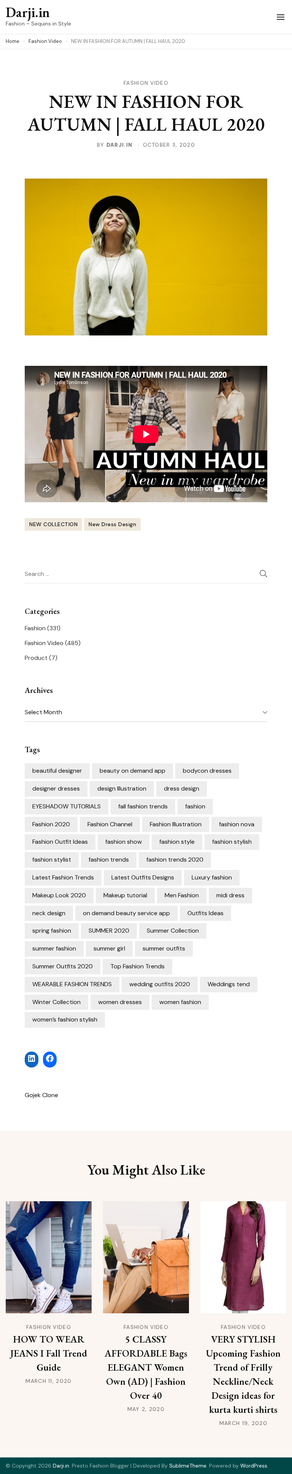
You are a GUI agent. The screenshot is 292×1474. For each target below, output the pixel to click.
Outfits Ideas (205, 913)
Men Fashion (182, 895)
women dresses (120, 1002)
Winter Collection (56, 1002)
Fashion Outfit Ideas (60, 842)
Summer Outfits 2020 (62, 966)
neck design (48, 913)
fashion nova (236, 824)
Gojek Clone (41, 1095)
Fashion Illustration (176, 824)
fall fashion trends (143, 806)
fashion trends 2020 (174, 860)
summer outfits (164, 948)
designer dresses (56, 788)
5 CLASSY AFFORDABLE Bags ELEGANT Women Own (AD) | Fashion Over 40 (146, 1367)
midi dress (230, 895)
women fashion (180, 1002)
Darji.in (28, 12)
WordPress (253, 1465)
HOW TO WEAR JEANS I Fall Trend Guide (48, 1353)
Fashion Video (146, 82)
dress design (181, 788)
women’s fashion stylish (64, 1019)
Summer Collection (173, 931)
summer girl (109, 948)
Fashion (35, 628)
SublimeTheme (187, 1465)
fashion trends (109, 860)
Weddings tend (229, 984)
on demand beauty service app (126, 913)
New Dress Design (112, 524)
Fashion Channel (109, 824)
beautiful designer (57, 771)
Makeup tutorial (125, 895)
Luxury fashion (212, 877)
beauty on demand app (132, 771)
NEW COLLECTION (53, 524)
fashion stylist (51, 860)
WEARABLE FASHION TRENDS (72, 984)
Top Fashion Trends (137, 966)
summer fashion (54, 948)
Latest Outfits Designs (142, 877)
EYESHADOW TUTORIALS (66, 806)
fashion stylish (232, 842)
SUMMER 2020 (109, 931)
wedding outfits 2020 (159, 984)
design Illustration (121, 788)
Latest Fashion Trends (63, 877)
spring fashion (51, 931)
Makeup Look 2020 (59, 895)
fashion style (177, 842)
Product (36, 658)
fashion (195, 806)
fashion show (123, 842)
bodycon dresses (207, 771)
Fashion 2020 (51, 824)
